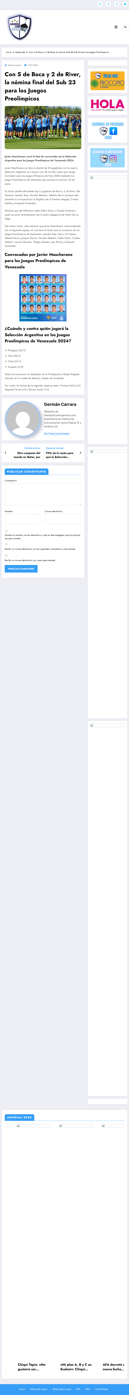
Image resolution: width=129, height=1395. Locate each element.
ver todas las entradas (56, 433)
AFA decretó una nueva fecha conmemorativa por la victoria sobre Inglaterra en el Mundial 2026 (74, 1367)
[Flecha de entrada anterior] (5, 453)
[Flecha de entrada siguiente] (80, 453)
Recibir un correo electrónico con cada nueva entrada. (30, 560)
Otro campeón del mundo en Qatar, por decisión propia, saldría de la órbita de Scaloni (25, 455)
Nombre (9, 511)
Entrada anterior (32, 448)
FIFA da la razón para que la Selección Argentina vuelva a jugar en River (59, 455)
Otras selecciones (62, 1389)
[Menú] (116, 27)
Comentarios (11, 480)
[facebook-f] (100, 4)
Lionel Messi (101, 1389)
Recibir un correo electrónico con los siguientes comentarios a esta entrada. (40, 549)
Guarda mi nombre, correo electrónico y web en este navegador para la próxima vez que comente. (42, 536)
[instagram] (117, 4)
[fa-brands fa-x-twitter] (108, 4)
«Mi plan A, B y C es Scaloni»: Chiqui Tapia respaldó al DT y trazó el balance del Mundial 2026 (32, 1367)
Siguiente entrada (54, 448)
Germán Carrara (14, 65)
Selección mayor (39, 1389)
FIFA (87, 1389)
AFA (78, 1389)
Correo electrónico (53, 511)
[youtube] (125, 4)
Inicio (22, 1389)
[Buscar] (125, 27)
